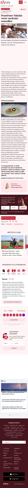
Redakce (16, 463)
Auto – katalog (22, 428)
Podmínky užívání (7, 457)
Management (17, 448)
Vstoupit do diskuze (9, 218)
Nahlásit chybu (6, 467)
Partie (18, 427)
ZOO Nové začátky (14, 428)
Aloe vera (19, 432)
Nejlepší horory (22, 425)
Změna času (13, 427)
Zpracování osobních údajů (17, 458)
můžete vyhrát (20, 173)
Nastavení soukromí (16, 468)
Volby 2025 (15, 430)
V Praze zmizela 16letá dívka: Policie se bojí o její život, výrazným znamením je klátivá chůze (13, 400)
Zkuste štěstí (14, 320)
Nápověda (16, 461)
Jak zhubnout (6, 425)
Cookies (5, 461)
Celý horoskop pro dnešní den (12, 302)
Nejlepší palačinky (18, 435)
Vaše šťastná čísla (21, 310)
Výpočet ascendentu (19, 433)
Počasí (21, 427)
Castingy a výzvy (18, 453)
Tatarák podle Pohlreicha (12, 432)
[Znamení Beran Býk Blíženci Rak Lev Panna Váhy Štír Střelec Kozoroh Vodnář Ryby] (14, 208)
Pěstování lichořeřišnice (9, 433)
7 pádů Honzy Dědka (8, 430)
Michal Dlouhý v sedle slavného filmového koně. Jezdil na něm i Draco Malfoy (12, 253)
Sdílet (22, 10)
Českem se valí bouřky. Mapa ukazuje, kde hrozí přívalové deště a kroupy (13, 393)
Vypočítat (14, 348)
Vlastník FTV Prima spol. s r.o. (7, 464)
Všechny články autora (16, 187)
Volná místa (6, 450)
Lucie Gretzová (5, 12)
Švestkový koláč (14, 437)
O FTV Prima (6, 448)
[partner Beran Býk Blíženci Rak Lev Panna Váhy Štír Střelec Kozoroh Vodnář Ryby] (19, 343)
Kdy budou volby (6, 428)
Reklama (5, 453)
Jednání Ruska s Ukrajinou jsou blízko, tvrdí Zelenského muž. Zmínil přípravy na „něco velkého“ (14, 407)
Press (15, 450)
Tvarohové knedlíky (10, 435)
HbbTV (5, 455)
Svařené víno (21, 430)
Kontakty (16, 455)
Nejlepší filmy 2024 (13, 425)
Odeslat (23, 207)
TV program (7, 427)
